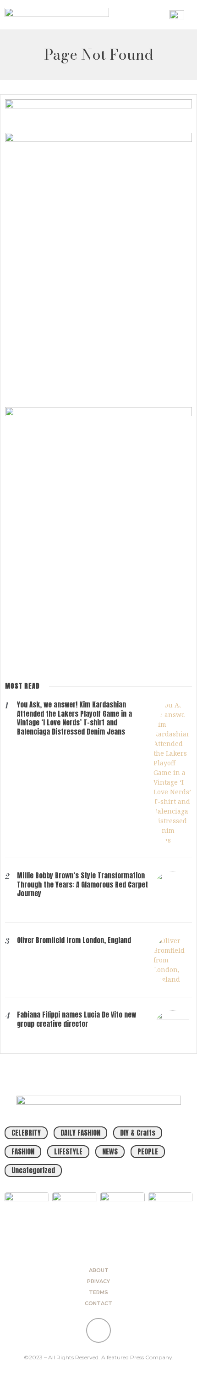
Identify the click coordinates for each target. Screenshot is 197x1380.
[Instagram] (98, 1330)
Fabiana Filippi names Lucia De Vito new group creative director (76, 1019)
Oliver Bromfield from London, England (74, 940)
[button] (159, 15)
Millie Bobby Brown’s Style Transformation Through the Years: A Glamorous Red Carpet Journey (82, 884)
